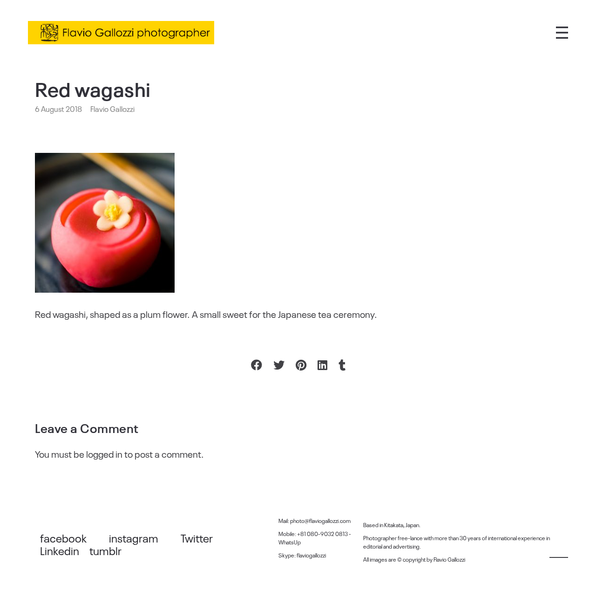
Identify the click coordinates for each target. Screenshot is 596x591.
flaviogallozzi (311, 555)
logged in (104, 453)
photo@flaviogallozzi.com (320, 520)
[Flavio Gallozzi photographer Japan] (121, 32)
